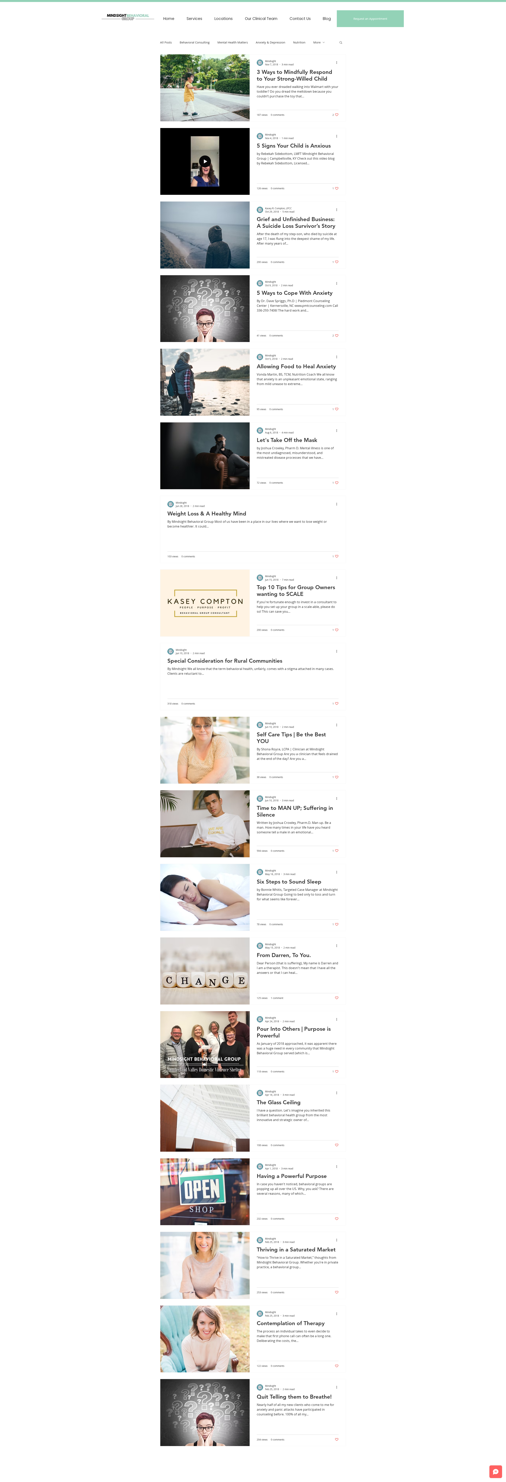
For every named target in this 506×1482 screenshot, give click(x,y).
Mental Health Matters (232, 42)
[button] (223, 18)
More (317, 42)
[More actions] (338, 62)
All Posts (166, 42)
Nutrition (299, 42)
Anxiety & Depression (270, 42)
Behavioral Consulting (195, 42)
